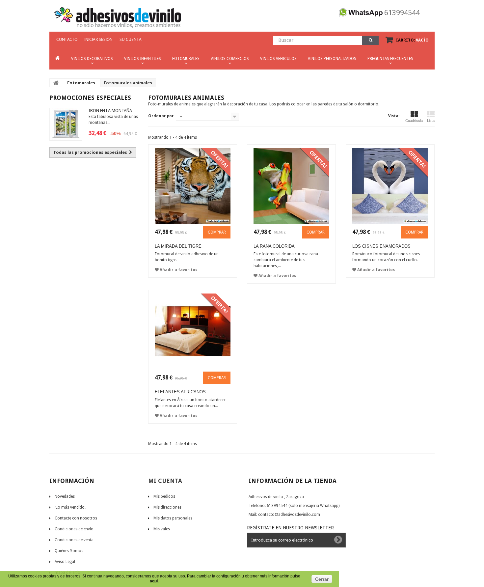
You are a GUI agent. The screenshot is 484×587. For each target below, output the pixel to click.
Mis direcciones (167, 507)
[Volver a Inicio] (56, 83)
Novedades (65, 496)
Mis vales (161, 529)
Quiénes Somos (69, 550)
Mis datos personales (172, 518)
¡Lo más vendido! (70, 507)
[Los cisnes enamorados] (390, 186)
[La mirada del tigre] (192, 186)
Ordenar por (161, 116)
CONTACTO (66, 39)
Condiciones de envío (74, 529)
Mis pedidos (164, 496)
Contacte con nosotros (76, 518)
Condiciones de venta (74, 540)
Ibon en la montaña (110, 110)
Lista (431, 121)
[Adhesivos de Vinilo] (117, 15)
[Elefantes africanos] (192, 331)
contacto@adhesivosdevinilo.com (289, 514)
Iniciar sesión (98, 39)
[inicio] (57, 58)
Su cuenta (131, 39)
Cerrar (322, 579)
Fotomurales (81, 82)
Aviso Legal (65, 561)
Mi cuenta (165, 480)
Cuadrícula (414, 121)
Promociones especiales (90, 97)
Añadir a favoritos (178, 269)
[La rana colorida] (291, 186)
